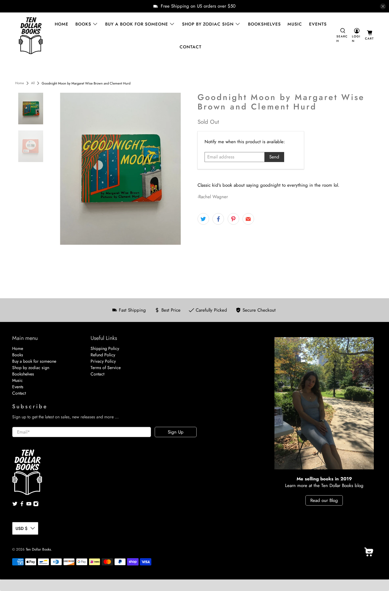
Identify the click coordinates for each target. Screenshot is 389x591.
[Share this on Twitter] (203, 219)
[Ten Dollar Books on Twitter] (15, 505)
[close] (383, 6)
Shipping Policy (105, 348)
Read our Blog (324, 500)
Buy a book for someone (136, 24)
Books (83, 24)
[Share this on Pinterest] (233, 219)
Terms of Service (106, 368)
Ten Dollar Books (38, 549)
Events (318, 24)
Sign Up (176, 432)
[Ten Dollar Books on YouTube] (29, 505)
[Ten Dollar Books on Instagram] (36, 505)
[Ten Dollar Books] (31, 35)
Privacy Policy (103, 361)
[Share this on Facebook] (218, 219)
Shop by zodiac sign (208, 24)
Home (61, 24)
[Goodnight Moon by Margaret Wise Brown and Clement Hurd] (121, 169)
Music (294, 24)
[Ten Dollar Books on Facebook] (22, 505)
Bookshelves (264, 24)
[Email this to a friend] (248, 219)
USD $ (21, 528)
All (33, 83)
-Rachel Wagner (213, 196)
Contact (190, 47)
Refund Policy (103, 355)
